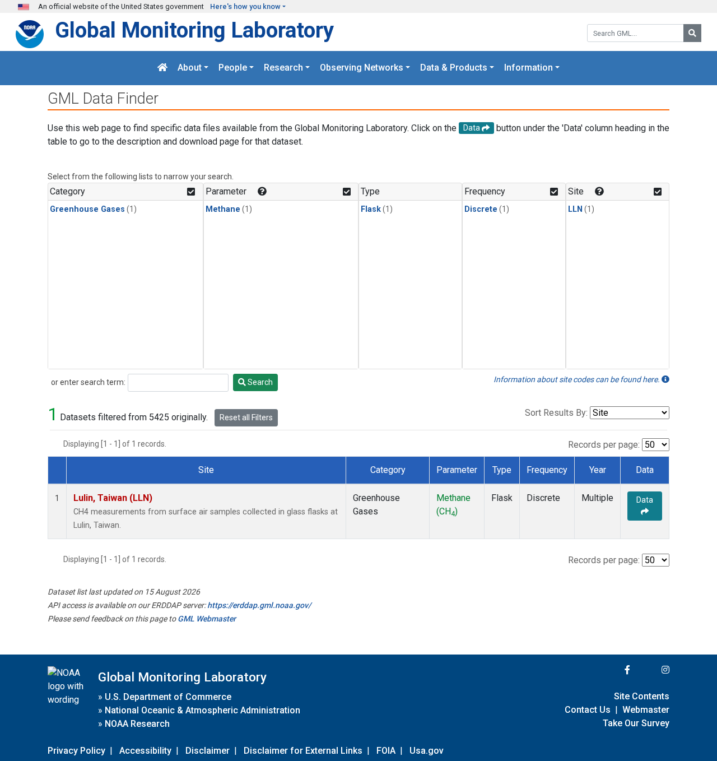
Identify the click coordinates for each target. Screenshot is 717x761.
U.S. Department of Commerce (168, 697)
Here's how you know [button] (245, 6)
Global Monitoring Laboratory (194, 30)
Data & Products (453, 68)
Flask (371, 209)
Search (259, 382)
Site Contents (641, 696)
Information (528, 68)
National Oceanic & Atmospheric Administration (202, 710)
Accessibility (145, 750)
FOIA (385, 750)
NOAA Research (137, 723)
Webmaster (645, 709)
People (232, 68)
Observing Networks (361, 68)
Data (644, 499)
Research (283, 68)
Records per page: (604, 444)
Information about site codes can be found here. (577, 379)
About (190, 68)
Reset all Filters (246, 417)
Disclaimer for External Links (303, 750)
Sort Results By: (556, 412)
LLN (575, 209)
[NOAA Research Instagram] (650, 670)
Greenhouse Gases (87, 209)
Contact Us (588, 709)
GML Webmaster (207, 618)
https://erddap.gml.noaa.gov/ (259, 605)
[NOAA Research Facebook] (612, 670)
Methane (223, 209)
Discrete (480, 209)
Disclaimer (207, 750)
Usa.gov (426, 750)
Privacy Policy (76, 750)
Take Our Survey (636, 723)
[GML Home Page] (162, 68)
